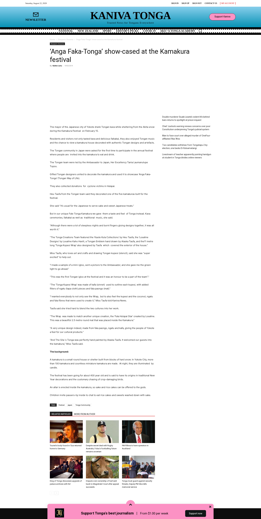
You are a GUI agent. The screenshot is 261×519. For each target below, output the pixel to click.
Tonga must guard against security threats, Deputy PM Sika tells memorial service (137, 484)
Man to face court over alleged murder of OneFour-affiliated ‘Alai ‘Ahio (186, 137)
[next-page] (56, 493)
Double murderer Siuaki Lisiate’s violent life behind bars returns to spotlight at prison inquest (186, 118)
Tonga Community (83, 405)
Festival (61, 405)
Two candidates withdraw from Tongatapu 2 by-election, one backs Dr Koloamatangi (185, 146)
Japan (70, 405)
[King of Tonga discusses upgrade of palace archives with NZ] (66, 467)
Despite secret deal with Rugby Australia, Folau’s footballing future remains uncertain (101, 448)
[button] (200, 30)
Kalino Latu (57, 65)
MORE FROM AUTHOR (84, 414)
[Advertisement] (130, 90)
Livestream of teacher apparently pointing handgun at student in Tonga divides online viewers (186, 156)
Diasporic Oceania (65, 39)
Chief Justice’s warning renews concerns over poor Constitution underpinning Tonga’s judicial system (186, 128)
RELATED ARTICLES (61, 414)
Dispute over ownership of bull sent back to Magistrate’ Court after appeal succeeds (102, 484)
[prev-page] (52, 493)
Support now (195, 513)
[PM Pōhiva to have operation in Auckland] (138, 431)
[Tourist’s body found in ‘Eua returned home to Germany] (66, 431)
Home (52, 39)
